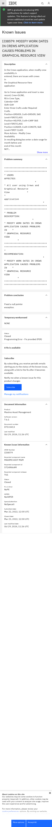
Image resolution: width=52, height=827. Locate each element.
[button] (50, 793)
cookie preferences (10, 811)
